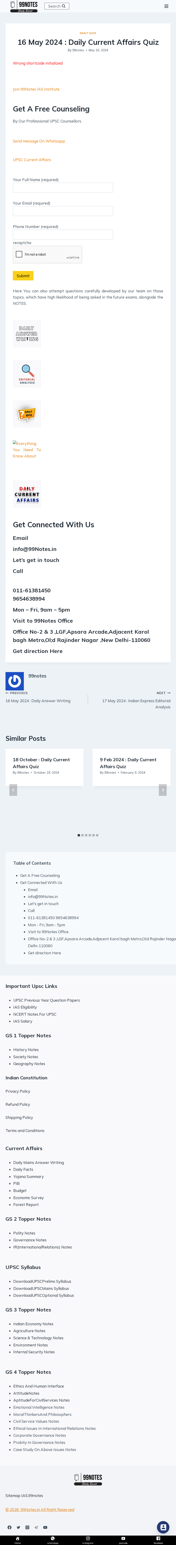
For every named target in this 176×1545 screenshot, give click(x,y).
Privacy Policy (18, 1091)
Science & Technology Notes (38, 1337)
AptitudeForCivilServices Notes (41, 1400)
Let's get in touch (43, 903)
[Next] (163, 790)
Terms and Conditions (25, 1130)
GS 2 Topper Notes (28, 1219)
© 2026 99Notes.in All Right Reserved (40, 1509)
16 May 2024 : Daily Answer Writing (38, 697)
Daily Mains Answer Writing (38, 1162)
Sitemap (13, 1495)
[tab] (79, 835)
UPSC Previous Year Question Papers (46, 1000)
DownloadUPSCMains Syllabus (41, 1288)
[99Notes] (24, 6)
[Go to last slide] (13, 790)
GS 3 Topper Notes (28, 1309)
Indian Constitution (26, 1077)
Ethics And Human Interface (38, 1386)
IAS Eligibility (25, 1007)
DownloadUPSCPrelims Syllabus (42, 1281)
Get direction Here (38, 650)
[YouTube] (45, 1527)
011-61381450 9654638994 (53, 917)
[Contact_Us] (163, 1527)
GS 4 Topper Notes (28, 1372)
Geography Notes (29, 1063)
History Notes (26, 1049)
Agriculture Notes (29, 1330)
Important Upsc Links (31, 986)
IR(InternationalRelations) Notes (42, 1247)
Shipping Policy (19, 1117)
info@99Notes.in (35, 548)
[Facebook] (9, 1527)
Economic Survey (28, 1197)
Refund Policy (18, 1104)
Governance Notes (30, 1239)
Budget (20, 1190)
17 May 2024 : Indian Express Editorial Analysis (136, 700)
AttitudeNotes (26, 1393)
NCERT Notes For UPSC (35, 1014)
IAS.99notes (32, 1495)
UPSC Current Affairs (32, 159)
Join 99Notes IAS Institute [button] (36, 89)
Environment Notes (30, 1345)
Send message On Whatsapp (39, 141)
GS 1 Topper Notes (28, 1035)
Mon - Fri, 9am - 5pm (46, 924)
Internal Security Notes (34, 1351)
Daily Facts (23, 1169)
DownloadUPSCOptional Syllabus (43, 1295)
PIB (16, 1183)
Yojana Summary (28, 1176)
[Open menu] (166, 6)
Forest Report (26, 1204)
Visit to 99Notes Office (48, 931)
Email (33, 889)
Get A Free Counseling (40, 875)
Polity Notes (24, 1233)
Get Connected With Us (41, 882)
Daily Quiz (88, 33)
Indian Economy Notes (33, 1323)
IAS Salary (22, 1021)
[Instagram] (27, 1527)
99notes (78, 50)
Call (31, 910)
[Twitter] (18, 1527)
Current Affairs (24, 1148)
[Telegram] (36, 1527)
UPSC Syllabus (23, 1267)
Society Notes (25, 1056)
